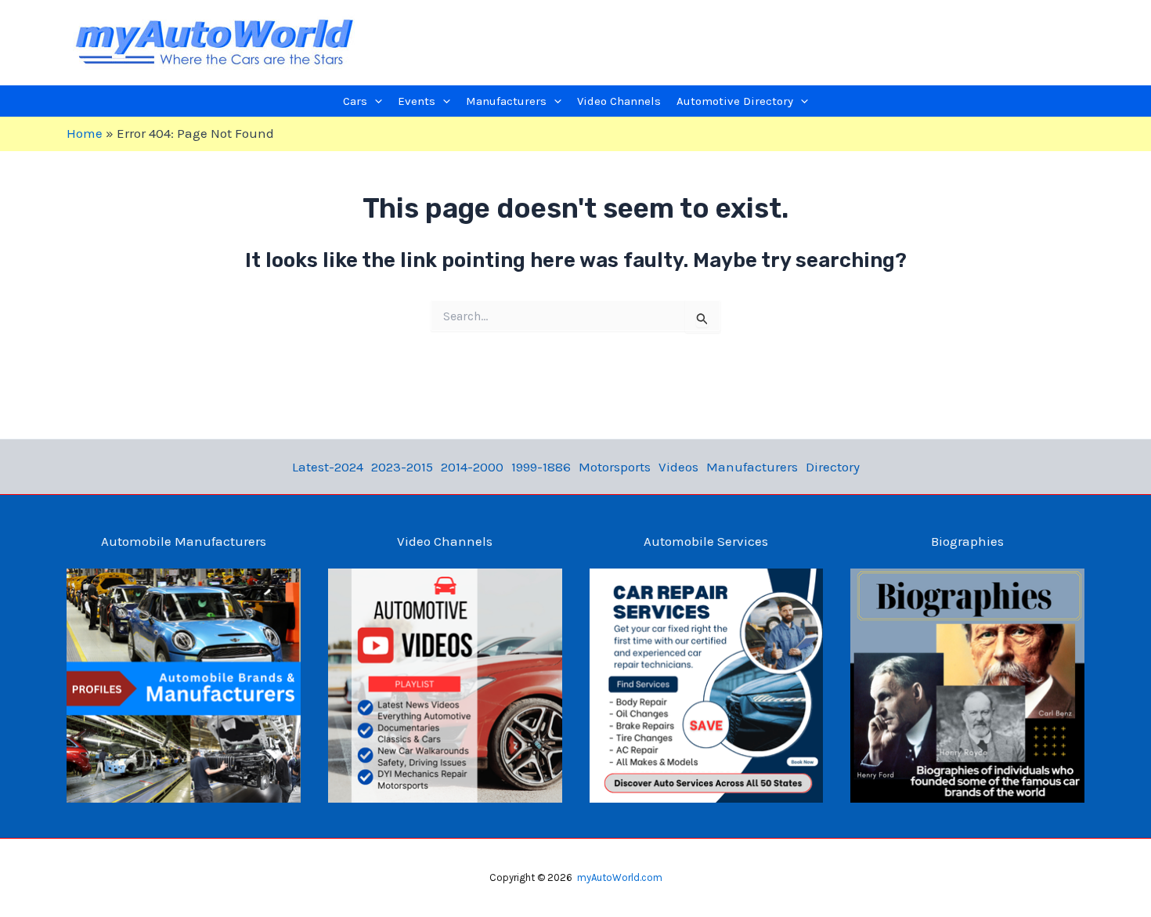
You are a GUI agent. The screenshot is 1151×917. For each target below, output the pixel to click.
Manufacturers (752, 467)
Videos (678, 467)
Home (85, 133)
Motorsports (615, 467)
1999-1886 (541, 467)
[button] (374, 101)
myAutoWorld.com (619, 877)
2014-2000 (472, 467)
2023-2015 (402, 467)
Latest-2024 (327, 467)
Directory (833, 467)
